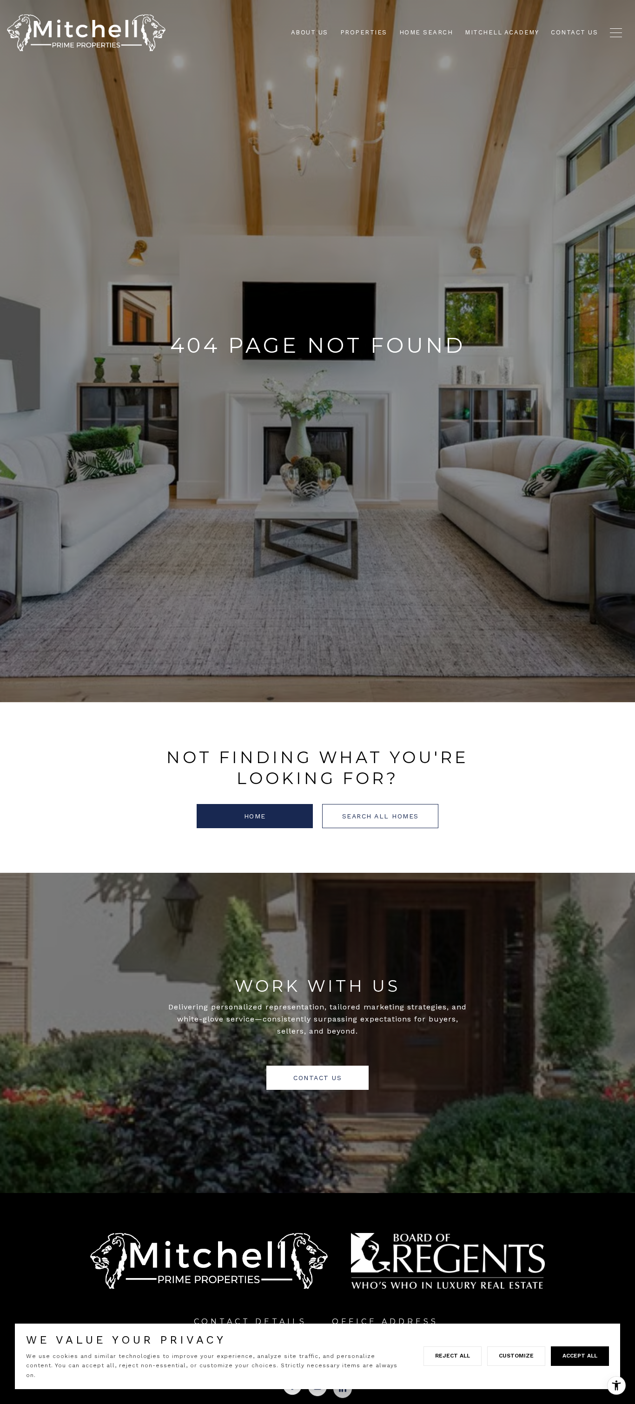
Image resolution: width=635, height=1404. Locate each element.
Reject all (452, 1355)
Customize (516, 1355)
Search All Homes (380, 816)
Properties (363, 32)
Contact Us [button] (317, 1077)
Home (255, 816)
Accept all (579, 1355)
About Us (309, 32)
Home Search (426, 32)
